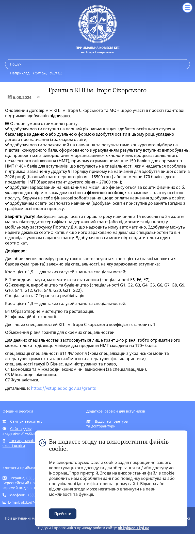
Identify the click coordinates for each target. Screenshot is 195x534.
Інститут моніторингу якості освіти (25, 443)
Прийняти (62, 513)
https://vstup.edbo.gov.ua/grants (63, 388)
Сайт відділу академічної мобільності (24, 431)
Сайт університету (26, 421)
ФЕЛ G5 (55, 73)
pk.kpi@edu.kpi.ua (133, 527)
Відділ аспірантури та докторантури (107, 423)
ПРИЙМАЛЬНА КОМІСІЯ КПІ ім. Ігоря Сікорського (98, 50)
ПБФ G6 (39, 73)
